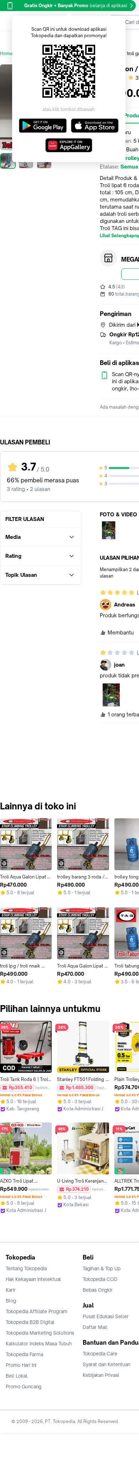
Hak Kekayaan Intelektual (33, 1279)
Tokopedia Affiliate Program (36, 1311)
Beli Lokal (16, 1376)
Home (6, 53)
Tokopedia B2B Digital (30, 1322)
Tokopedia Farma (24, 1354)
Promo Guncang (23, 1386)
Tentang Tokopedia (26, 1268)
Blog (11, 1301)
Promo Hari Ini (21, 1365)
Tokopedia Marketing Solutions (40, 1333)
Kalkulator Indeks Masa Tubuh (39, 1343)
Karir (11, 1290)
